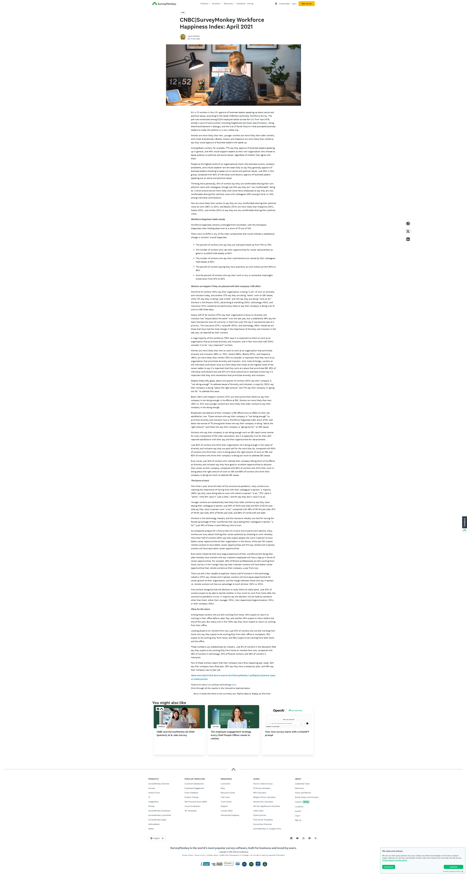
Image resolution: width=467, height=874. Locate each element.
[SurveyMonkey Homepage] (164, 4)
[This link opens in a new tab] (291, 838)
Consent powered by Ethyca (452, 871)
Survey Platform (272, 727)
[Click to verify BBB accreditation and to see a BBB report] (205, 865)
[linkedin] (408, 239)
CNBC (183, 12)
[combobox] (157, 838)
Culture (216, 727)
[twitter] (408, 231)
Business (161, 727)
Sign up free (307, 3)
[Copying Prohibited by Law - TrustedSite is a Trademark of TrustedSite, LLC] (229, 865)
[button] (464, 524)
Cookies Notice (401, 860)
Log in (294, 4)
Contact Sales (284, 4)
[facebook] (408, 223)
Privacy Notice (388, 860)
